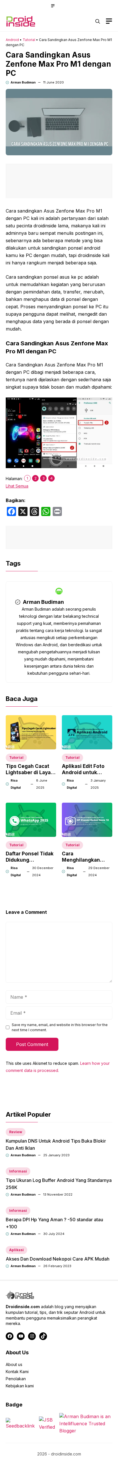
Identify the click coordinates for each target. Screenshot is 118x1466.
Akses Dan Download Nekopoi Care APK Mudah (57, 1259)
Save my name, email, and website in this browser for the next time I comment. (60, 1027)
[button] (98, 21)
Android (12, 40)
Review (15, 1132)
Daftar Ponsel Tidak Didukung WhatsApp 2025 (30, 860)
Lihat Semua (17, 486)
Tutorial (29, 40)
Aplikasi (16, 1250)
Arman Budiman (23, 82)
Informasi (18, 1171)
